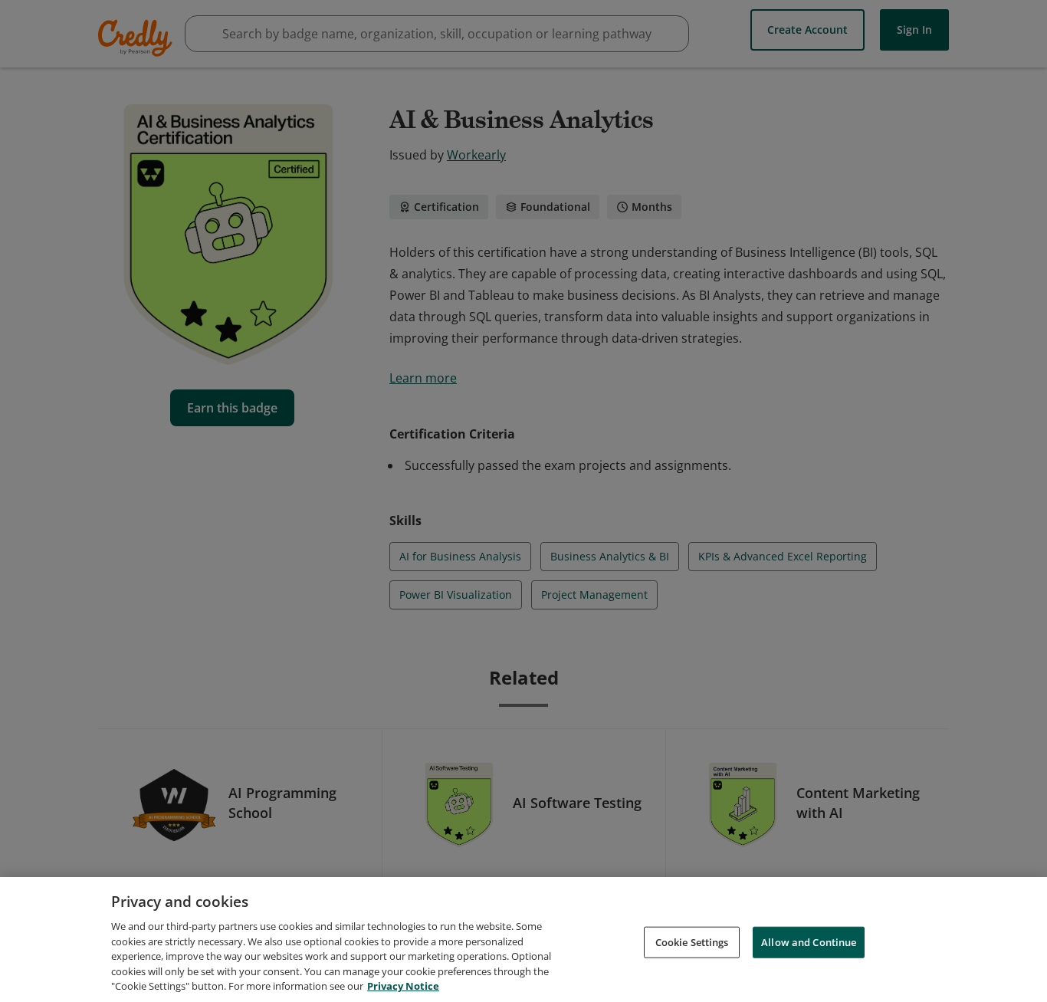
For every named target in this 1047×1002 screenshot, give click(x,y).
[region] (523, 939)
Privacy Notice (403, 986)
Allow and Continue (808, 941)
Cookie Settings (692, 941)
